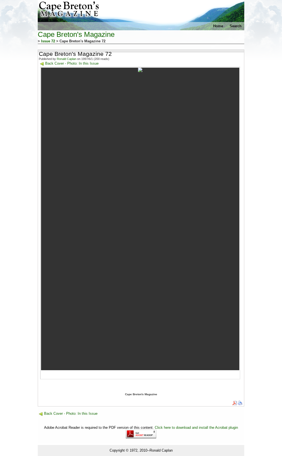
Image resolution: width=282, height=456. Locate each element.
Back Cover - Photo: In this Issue (72, 63)
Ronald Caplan (66, 59)
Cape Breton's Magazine (76, 34)
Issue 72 (48, 41)
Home (218, 26)
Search (236, 26)
